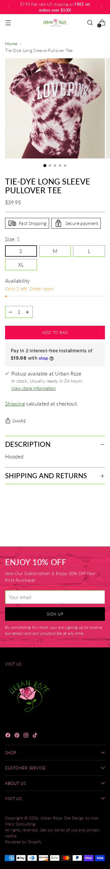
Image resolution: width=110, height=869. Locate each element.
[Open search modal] (90, 23)
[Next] (101, 7)
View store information (33, 388)
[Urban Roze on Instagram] (26, 736)
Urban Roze (51, 818)
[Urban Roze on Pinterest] (17, 736)
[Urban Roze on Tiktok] (35, 736)
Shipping (15, 403)
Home (11, 43)
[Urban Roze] (55, 22)
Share (19, 421)
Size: (12, 239)
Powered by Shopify (23, 841)
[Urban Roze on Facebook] (8, 736)
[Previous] (8, 7)
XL (21, 264)
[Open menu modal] (8, 23)
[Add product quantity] (10, 311)
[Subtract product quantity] (27, 311)
